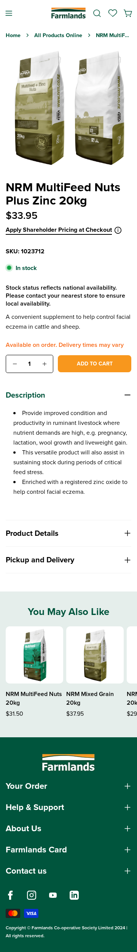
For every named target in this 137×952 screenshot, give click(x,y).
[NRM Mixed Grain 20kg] (95, 655)
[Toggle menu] (8, 13)
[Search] (97, 13)
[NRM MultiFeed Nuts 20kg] (34, 655)
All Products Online (58, 35)
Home (13, 35)
